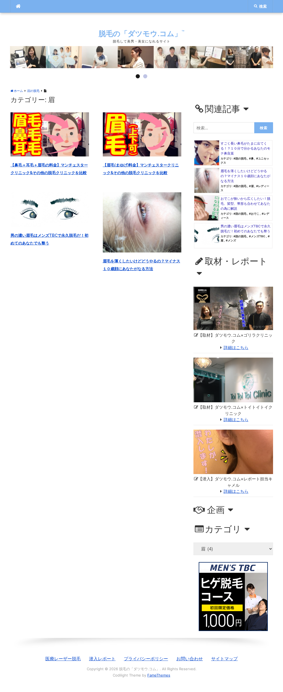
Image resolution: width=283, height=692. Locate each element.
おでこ (255, 213)
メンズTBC (258, 236)
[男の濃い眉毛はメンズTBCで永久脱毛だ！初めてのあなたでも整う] (50, 209)
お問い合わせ (189, 658)
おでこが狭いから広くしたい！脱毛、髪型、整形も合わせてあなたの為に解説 (245, 203)
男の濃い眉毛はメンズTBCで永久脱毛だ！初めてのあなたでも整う (246, 228)
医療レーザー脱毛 (63, 658)
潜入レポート (102, 658)
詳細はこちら (236, 347)
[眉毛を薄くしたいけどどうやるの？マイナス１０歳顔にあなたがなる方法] (142, 222)
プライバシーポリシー (146, 658)
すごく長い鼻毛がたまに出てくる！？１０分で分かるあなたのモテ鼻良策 (245, 148)
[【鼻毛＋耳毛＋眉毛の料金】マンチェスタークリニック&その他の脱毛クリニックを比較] (50, 134)
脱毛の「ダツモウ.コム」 (141, 33)
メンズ (232, 240)
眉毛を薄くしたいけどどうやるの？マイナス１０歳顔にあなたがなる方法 (245, 176)
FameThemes (158, 675)
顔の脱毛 (241, 158)
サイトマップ (224, 658)
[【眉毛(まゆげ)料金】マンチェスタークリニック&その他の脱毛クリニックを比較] (142, 134)
